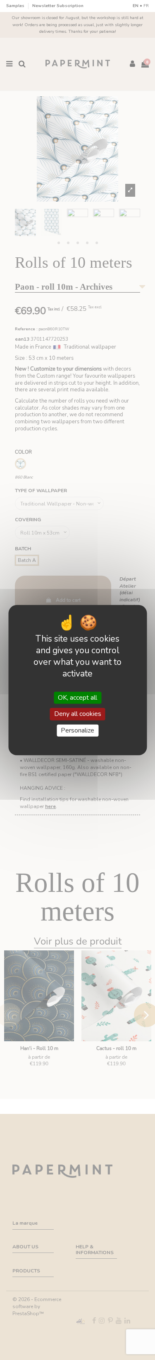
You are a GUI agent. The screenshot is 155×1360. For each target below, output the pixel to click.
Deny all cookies (77, 713)
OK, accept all (77, 697)
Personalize (77, 730)
